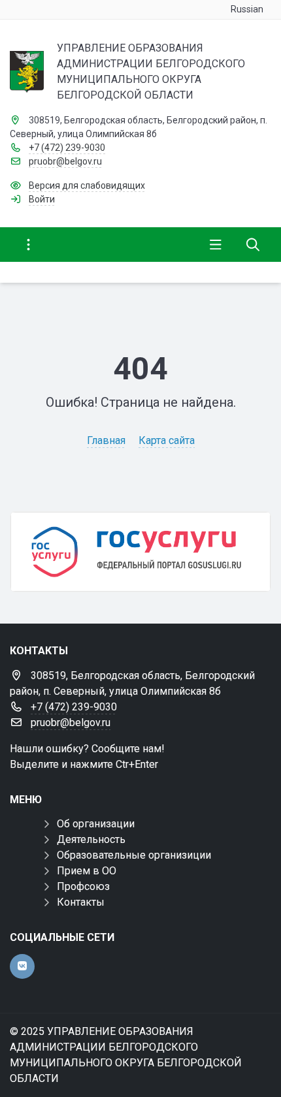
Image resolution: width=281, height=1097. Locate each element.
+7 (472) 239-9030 (67, 147)
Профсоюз (83, 886)
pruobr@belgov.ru (65, 161)
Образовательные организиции (134, 855)
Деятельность (91, 839)
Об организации (96, 824)
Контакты (81, 902)
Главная (106, 440)
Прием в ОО (86, 871)
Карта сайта (167, 440)
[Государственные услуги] (140, 552)
